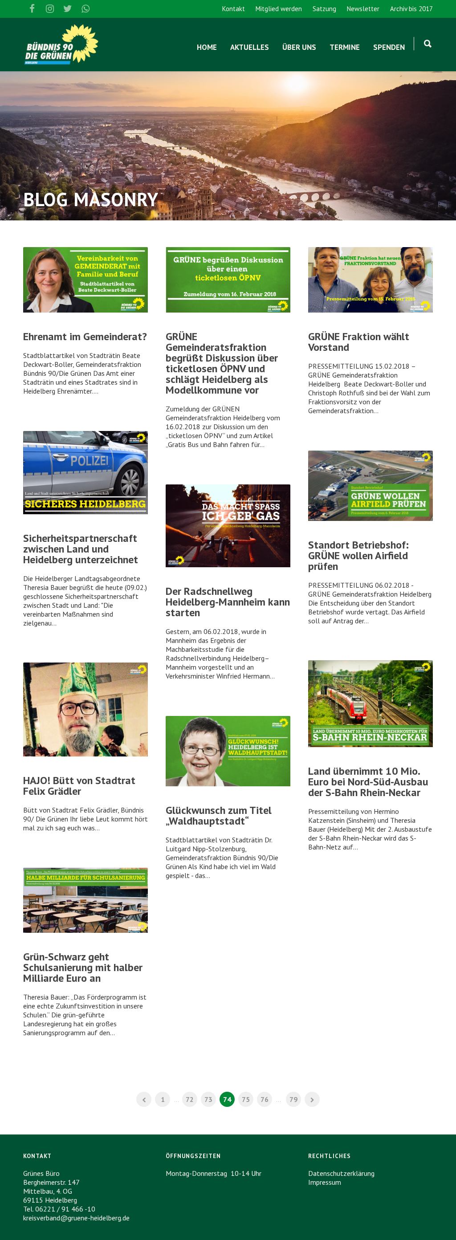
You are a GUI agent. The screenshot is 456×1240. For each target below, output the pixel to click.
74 (227, 1099)
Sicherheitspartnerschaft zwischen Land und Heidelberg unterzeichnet (80, 548)
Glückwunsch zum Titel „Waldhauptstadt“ (219, 815)
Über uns (299, 47)
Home (207, 47)
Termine (345, 47)
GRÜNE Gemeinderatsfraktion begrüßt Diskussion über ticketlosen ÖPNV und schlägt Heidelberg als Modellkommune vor (222, 363)
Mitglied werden (279, 8)
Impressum (324, 1182)
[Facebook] (32, 9)
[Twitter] (68, 9)
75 (246, 1099)
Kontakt (233, 8)
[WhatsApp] (85, 9)
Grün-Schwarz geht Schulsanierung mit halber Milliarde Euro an (82, 967)
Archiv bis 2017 (411, 8)
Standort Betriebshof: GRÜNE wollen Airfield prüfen (358, 555)
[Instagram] (50, 9)
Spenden (389, 47)
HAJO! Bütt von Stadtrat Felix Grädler (79, 785)
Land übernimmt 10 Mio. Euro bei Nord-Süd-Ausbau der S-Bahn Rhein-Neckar (368, 781)
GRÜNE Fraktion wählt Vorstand (358, 341)
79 (293, 1099)
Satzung (324, 8)
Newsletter (363, 8)
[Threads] (103, 9)
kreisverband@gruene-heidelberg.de (76, 1217)
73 (208, 1099)
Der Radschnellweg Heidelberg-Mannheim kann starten (228, 601)
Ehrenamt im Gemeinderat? (85, 336)
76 (265, 1099)
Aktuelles (249, 47)
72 (190, 1099)
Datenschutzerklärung (341, 1173)
